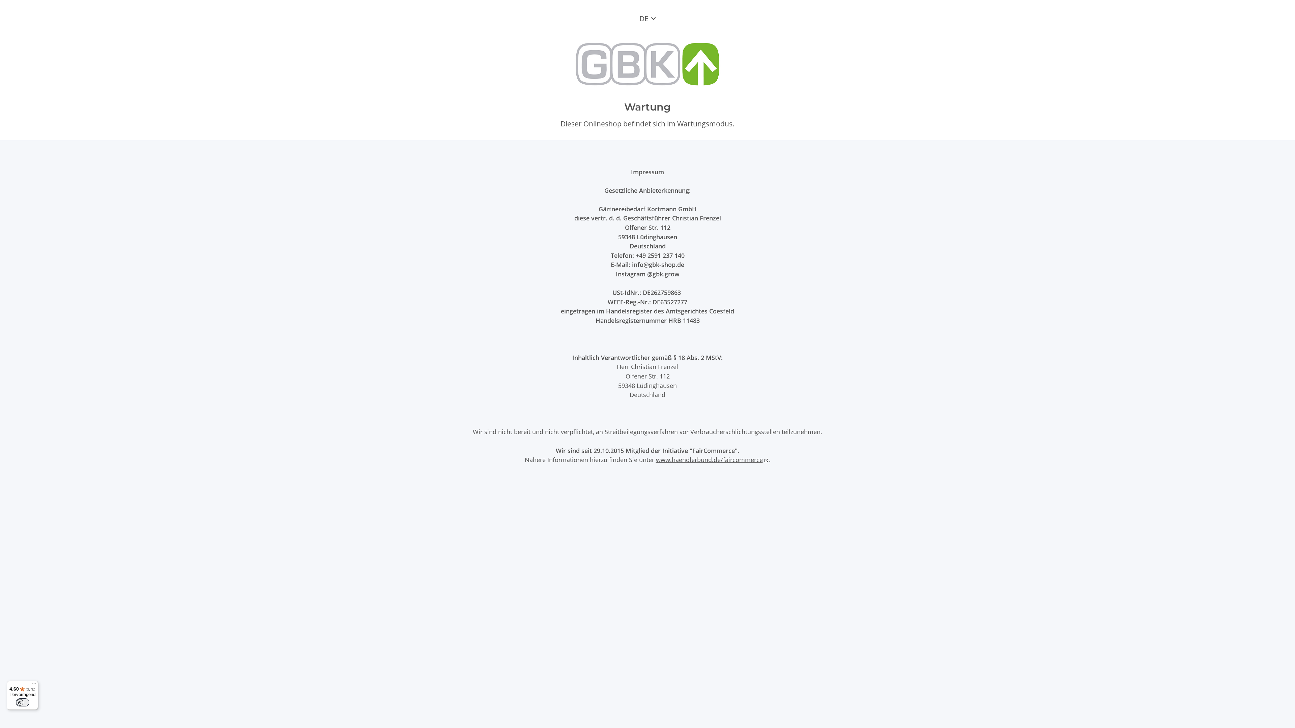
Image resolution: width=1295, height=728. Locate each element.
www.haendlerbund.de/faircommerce (709, 459)
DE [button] (644, 18)
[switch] (22, 702)
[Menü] (34, 685)
